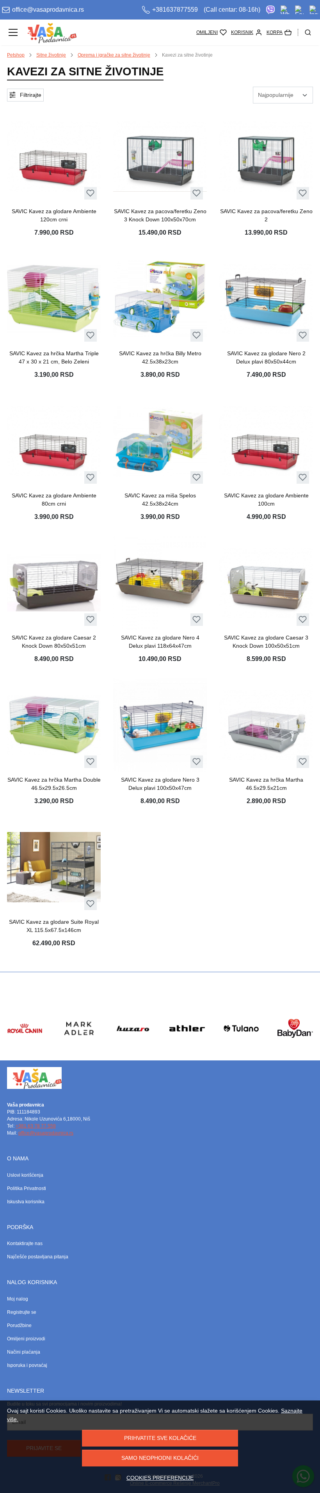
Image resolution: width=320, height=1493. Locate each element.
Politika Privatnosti (26, 1188)
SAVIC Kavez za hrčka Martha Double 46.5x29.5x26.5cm (54, 784)
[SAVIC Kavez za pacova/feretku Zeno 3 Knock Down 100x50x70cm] (160, 156)
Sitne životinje (51, 55)
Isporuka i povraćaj (27, 1365)
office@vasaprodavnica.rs (45, 1133)
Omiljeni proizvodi (26, 1339)
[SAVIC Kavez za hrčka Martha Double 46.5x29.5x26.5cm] (54, 725)
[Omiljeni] (211, 32)
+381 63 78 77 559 (36, 1126)
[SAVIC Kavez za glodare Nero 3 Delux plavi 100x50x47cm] (160, 725)
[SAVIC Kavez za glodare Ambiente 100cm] (266, 441)
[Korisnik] (246, 32)
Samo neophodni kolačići (160, 1458)
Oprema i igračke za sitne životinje (114, 55)
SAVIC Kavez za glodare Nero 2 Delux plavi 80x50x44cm (266, 357)
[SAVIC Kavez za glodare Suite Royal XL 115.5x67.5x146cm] (54, 867)
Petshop (16, 55)
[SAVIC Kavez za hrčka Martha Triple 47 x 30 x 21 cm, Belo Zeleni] (54, 299)
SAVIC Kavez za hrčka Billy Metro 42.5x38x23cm (160, 357)
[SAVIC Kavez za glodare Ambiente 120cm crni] (54, 156)
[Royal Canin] (25, 1043)
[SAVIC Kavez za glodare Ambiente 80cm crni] (54, 441)
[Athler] (187, 1043)
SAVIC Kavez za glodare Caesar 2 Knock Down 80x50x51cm (54, 641)
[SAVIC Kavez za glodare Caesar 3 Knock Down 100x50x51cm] (266, 583)
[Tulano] (241, 1043)
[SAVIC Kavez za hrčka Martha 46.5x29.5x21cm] (266, 725)
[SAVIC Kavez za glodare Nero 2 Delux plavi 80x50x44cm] (266, 299)
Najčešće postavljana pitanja (37, 1257)
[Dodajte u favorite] (90, 193)
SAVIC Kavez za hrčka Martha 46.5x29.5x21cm (266, 784)
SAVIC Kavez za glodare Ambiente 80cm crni (54, 499)
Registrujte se (21, 1312)
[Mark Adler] (79, 1043)
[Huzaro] (133, 1043)
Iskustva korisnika (25, 1201)
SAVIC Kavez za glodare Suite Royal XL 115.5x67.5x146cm (54, 926)
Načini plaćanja (23, 1352)
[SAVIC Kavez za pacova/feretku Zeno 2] (266, 156)
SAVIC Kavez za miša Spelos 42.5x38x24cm (160, 499)
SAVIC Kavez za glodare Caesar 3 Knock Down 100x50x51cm (266, 641)
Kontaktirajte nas (25, 1243)
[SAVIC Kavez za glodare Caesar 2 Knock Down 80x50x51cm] (54, 583)
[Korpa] (279, 32)
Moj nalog (17, 1299)
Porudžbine (19, 1325)
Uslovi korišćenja (25, 1175)
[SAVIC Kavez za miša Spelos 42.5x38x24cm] (160, 441)
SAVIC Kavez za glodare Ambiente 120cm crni (54, 215)
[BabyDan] (295, 1043)
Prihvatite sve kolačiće (160, 1438)
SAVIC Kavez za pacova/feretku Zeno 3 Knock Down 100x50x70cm (160, 215)
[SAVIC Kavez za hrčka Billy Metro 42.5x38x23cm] (160, 299)
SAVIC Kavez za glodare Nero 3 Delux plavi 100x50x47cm (160, 784)
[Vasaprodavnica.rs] (49, 32)
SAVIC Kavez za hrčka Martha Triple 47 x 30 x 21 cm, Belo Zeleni (54, 357)
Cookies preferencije (160, 1478)
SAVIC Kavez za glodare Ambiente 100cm (266, 499)
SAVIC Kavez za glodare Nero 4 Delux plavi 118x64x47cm (160, 641)
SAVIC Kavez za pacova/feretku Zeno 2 (266, 215)
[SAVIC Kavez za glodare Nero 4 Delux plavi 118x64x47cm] (160, 583)
